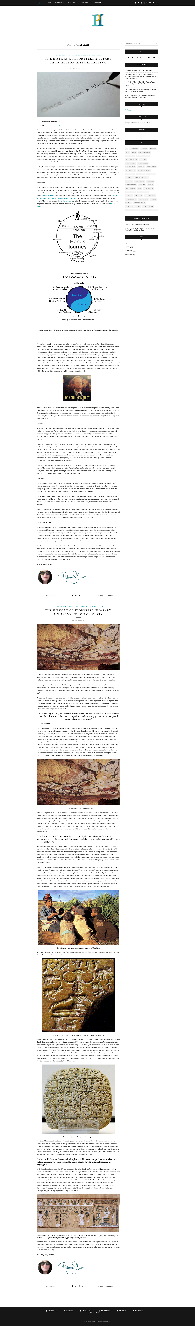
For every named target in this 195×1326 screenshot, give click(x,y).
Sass (101, 607)
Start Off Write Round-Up (140, 224)
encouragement (143, 156)
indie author (143, 163)
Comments (50, 596)
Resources (96, 55)
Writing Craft (148, 206)
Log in (127, 243)
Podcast (150, 184)
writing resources (132, 210)
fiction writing (131, 159)
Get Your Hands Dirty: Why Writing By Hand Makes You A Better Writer (140, 90)
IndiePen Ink (130, 166)
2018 (126, 148)
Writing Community (132, 206)
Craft (58, 55)
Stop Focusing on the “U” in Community (139, 70)
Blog (127, 152)
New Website (139, 181)
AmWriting (134, 148)
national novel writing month (137, 177)
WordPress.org (130, 255)
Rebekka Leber (107, 596)
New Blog (128, 181)
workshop (138, 195)
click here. (61, 126)
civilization (130, 156)
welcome (128, 195)
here (111, 204)
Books (134, 152)
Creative (66, 55)
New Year (150, 181)
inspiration (151, 166)
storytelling (143, 192)
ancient (144, 148)
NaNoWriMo (150, 174)
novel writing (130, 184)
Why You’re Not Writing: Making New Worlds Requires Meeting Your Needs (140, 96)
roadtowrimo (130, 188)
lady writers (130, 170)
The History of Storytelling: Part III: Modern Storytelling (140, 229)
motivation (129, 174)
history (143, 159)
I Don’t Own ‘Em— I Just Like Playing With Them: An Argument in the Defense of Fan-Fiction (140, 84)
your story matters (149, 210)
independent (130, 163)
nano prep (140, 174)
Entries (129, 247)
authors (153, 148)
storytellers (130, 192)
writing (128, 202)
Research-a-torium (81, 55)
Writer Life (143, 199)
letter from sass (144, 170)
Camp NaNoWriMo (144, 152)
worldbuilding (150, 195)
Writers (153, 199)
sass (139, 188)
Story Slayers (149, 188)
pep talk (142, 184)
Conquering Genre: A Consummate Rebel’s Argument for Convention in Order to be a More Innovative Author (141, 76)
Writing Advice (139, 202)
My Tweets (128, 110)
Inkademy (141, 166)
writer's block (130, 199)
